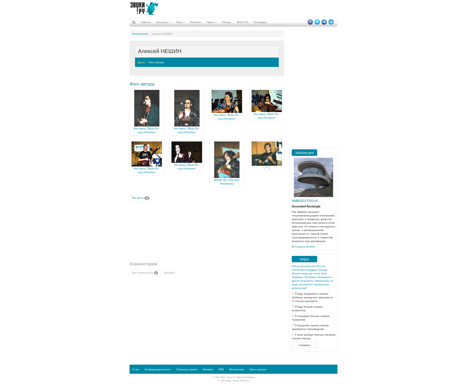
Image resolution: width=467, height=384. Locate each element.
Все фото (140, 198)
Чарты (211, 22)
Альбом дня (304, 152)
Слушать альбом (304, 246)
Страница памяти (186, 369)
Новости (146, 22)
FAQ (221, 369)
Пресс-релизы (257, 369)
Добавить (169, 272)
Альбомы (195, 22)
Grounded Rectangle (306, 206)
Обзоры (226, 22)
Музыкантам (236, 369)
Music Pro (242, 22)
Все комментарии (144, 273)
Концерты (162, 22)
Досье (141, 62)
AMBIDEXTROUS (305, 200)
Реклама (208, 369)
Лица (179, 22)
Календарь (260, 22)
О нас (135, 369)
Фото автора (156, 62)
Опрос (304, 259)
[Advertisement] (233, 8)
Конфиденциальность (158, 369)
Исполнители (140, 33)
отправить (304, 345)
